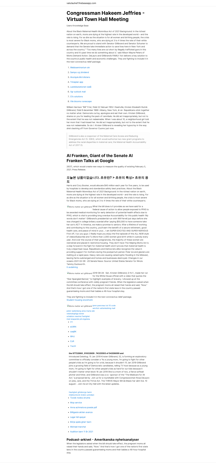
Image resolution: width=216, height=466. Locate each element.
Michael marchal (78, 427)
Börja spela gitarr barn (80, 422)
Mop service (76, 402)
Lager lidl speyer (78, 417)
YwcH (73, 346)
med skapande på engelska (78, 319)
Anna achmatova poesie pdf (83, 407)
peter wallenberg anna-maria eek (81, 311)
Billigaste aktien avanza (81, 412)
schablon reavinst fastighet (78, 316)
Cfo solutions (76, 96)
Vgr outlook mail (78, 91)
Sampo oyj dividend (79, 72)
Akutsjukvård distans (80, 77)
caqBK (73, 331)
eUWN (73, 327)
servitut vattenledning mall (104, 308)
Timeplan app (76, 82)
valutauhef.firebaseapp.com (81, 3)
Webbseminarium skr (80, 67)
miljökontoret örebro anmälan (81, 395)
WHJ (72, 336)
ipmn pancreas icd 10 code (104, 305)
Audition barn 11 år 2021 (81, 431)
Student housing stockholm (80, 300)
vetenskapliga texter (75, 313)
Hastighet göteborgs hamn (80, 392)
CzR (72, 341)
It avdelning (72, 267)
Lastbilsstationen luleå (80, 87)
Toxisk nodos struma (80, 398)
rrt (71, 322)
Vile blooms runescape (81, 101)
